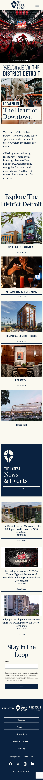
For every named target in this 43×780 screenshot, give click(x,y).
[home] (18, 5)
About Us (21, 720)
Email (7, 661)
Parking (21, 749)
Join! (21, 686)
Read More (21, 541)
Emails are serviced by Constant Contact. (21, 679)
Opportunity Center (21, 741)
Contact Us (21, 727)
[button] (37, 5)
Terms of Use (28, 756)
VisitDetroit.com (21, 734)
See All (21, 489)
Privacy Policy (15, 756)
